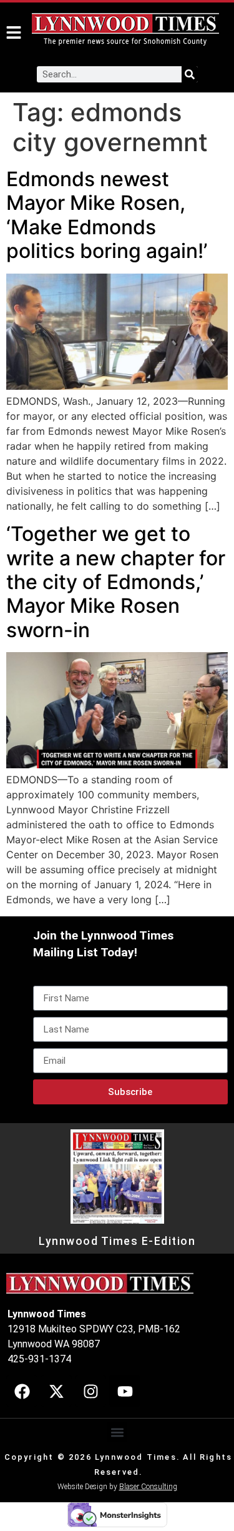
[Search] (190, 74)
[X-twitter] (56, 1391)
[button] (117, 1432)
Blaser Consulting (148, 1486)
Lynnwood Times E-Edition (117, 1241)
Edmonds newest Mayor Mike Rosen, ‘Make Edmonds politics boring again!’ (106, 215)
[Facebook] (21, 1391)
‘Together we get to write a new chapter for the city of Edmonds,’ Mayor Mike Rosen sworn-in (115, 582)
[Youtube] (124, 1391)
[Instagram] (90, 1391)
